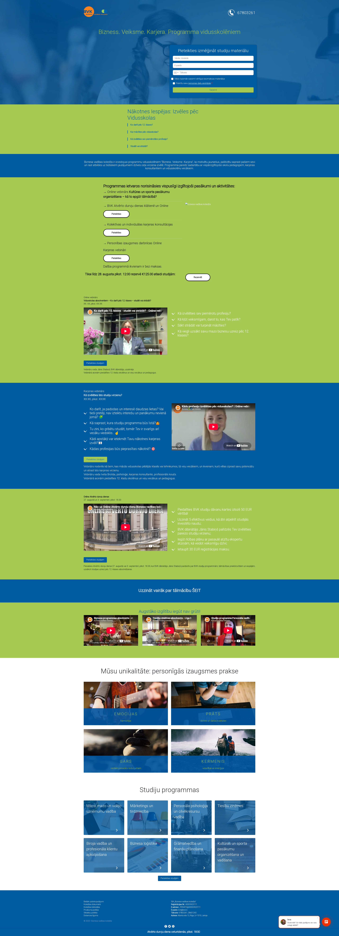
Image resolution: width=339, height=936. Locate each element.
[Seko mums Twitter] (169, 926)
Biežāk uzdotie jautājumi (94, 901)
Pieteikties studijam (95, 363)
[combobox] (176, 72)
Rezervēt (198, 277)
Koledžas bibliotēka (92, 907)
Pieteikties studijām (170, 878)
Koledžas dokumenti (92, 904)
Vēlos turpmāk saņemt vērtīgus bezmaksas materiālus (199, 79)
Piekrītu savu (194, 83)
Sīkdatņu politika (90, 913)
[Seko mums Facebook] (165, 926)
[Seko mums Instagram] (173, 926)
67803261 (246, 12)
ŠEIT (196, 590)
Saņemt (213, 90)
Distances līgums (91, 915)
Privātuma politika (91, 910)
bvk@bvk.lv (183, 910)
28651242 (192, 913)
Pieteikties (116, 258)
